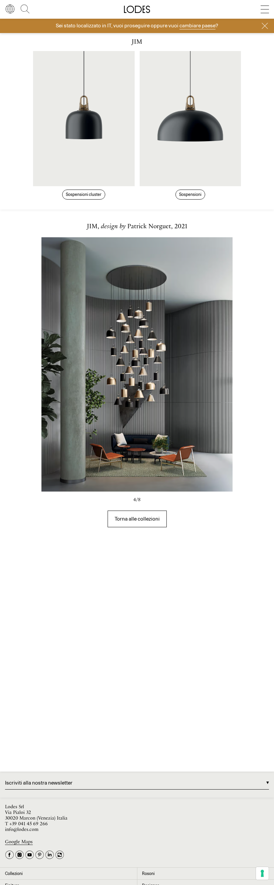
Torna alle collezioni (137, 518)
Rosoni (148, 873)
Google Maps (19, 842)
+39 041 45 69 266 (28, 824)
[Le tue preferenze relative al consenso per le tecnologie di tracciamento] (262, 873)
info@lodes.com (21, 829)
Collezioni (14, 873)
